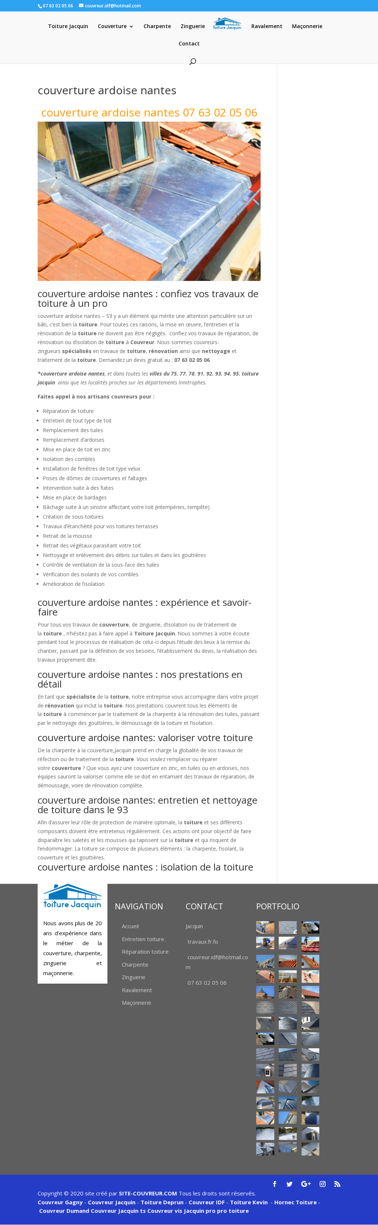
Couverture (112, 27)
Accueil (130, 926)
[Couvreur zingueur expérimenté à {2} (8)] (287, 1117)
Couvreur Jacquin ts (117, 1210)
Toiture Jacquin (68, 27)
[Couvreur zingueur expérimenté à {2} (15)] (310, 1149)
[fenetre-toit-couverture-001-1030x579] (265, 1038)
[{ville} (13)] (310, 992)
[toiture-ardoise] (265, 1070)
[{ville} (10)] (310, 976)
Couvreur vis (164, 1210)
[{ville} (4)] (310, 944)
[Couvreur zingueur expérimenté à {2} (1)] (265, 1086)
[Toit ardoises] (287, 1054)
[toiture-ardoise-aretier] (287, 1070)
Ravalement (266, 27)
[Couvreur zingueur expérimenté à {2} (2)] (287, 1086)
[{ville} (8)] (265, 976)
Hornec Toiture (295, 1202)
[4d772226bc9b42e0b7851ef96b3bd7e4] (265, 1007)
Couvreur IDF (207, 1202)
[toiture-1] (310, 1054)
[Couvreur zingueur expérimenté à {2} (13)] (265, 1149)
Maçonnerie (307, 27)
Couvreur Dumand (64, 1210)
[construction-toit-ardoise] (310, 1007)
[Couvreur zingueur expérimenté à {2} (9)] (310, 1118)
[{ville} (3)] (287, 943)
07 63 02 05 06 (207, 982)
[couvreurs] (265, 961)
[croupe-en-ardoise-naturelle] (287, 1023)
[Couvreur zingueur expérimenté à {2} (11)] (287, 1133)
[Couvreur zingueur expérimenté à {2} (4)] (265, 1102)
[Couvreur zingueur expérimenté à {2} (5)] (287, 1102)
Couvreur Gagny (60, 1202)
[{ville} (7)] (310, 961)
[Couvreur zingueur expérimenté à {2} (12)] (310, 1133)
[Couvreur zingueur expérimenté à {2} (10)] (265, 1133)
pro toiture (233, 1210)
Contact (189, 44)
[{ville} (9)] (287, 976)
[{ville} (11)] (265, 992)
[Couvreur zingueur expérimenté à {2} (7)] (265, 1118)
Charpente (157, 27)
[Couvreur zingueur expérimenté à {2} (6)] (310, 1100)
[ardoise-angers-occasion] (287, 1007)
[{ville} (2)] (310, 927)
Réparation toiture (145, 951)
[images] (310, 1039)
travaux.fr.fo (203, 941)
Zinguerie (193, 27)
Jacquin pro (199, 1210)
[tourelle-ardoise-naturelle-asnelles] (310, 1071)
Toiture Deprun (162, 1202)
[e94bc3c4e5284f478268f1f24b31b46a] (310, 1023)
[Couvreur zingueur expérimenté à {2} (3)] (310, 1086)
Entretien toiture (143, 939)
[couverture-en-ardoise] (265, 1023)
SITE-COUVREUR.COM (148, 1193)
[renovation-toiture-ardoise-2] (265, 1054)
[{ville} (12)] (287, 992)
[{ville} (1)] (265, 927)
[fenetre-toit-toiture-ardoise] (287, 1038)
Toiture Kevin (249, 1202)
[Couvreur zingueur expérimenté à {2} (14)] (287, 1147)
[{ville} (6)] (287, 961)
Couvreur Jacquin (111, 1202)
